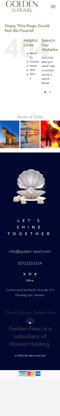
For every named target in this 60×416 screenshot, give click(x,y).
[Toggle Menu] (53, 6)
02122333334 (30, 263)
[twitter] (24, 274)
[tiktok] (35, 274)
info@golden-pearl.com (30, 251)
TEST (32, 70)
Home (33, 65)
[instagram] (30, 274)
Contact (34, 61)
